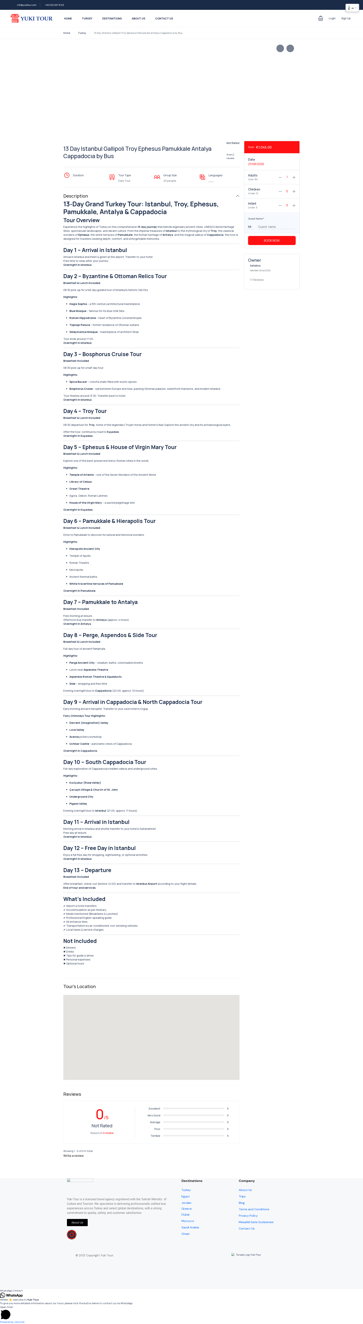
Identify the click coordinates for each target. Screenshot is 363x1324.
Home (68, 18)
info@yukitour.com (26, 5)
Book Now (272, 240)
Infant (252, 203)
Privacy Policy (248, 1216)
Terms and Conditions (254, 1209)
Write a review (73, 1156)
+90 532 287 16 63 (54, 5)
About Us (138, 18)
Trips (242, 1196)
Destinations (112, 18)
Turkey (87, 18)
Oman (186, 1234)
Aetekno (255, 265)
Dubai (185, 1215)
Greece (187, 1209)
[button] (320, 18)
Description (75, 196)
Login (332, 18)
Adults (253, 175)
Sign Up (346, 18)
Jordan (186, 1203)
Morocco (188, 1221)
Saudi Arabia (190, 1227)
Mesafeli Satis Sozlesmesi (256, 1222)
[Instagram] (71, 1234)
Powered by (12, 1322)
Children (254, 189)
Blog (242, 1203)
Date (251, 159)
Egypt (186, 1196)
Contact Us (164, 18)
